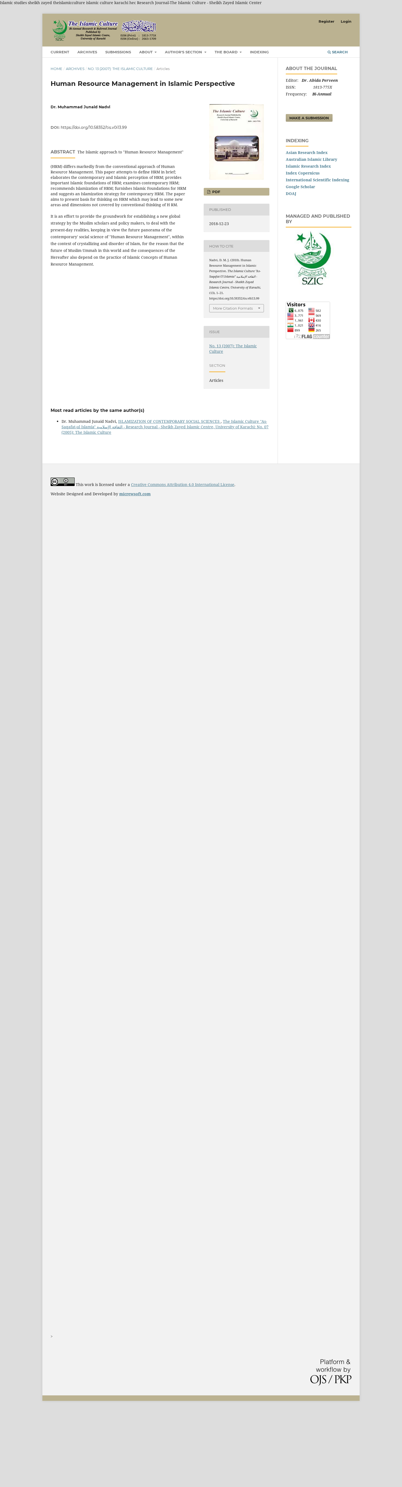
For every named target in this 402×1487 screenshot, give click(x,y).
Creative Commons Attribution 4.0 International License (182, 484)
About (146, 52)
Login (346, 21)
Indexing (259, 52)
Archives (87, 52)
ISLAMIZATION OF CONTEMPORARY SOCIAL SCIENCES (169, 421)
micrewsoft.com (135, 493)
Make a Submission (309, 118)
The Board (227, 52)
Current (60, 52)
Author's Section (184, 52)
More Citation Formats (233, 308)
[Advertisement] (164, 1447)
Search (339, 52)
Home (56, 68)
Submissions (118, 52)
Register (326, 21)
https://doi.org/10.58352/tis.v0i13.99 (94, 127)
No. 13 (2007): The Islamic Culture (120, 68)
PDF (215, 192)
